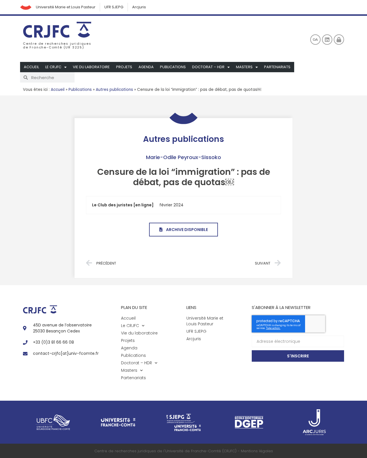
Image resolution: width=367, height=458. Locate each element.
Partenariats (277, 67)
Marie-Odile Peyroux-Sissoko (183, 157)
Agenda (146, 67)
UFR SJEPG (113, 7)
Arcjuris (139, 7)
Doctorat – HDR (208, 67)
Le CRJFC (53, 67)
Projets (124, 67)
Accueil (31, 67)
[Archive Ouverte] (315, 39)
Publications (173, 67)
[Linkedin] (327, 39)
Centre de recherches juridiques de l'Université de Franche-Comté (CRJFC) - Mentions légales (183, 451)
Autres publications (114, 89)
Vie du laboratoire (91, 67)
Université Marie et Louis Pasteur (65, 7)
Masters (244, 67)
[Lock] (339, 39)
